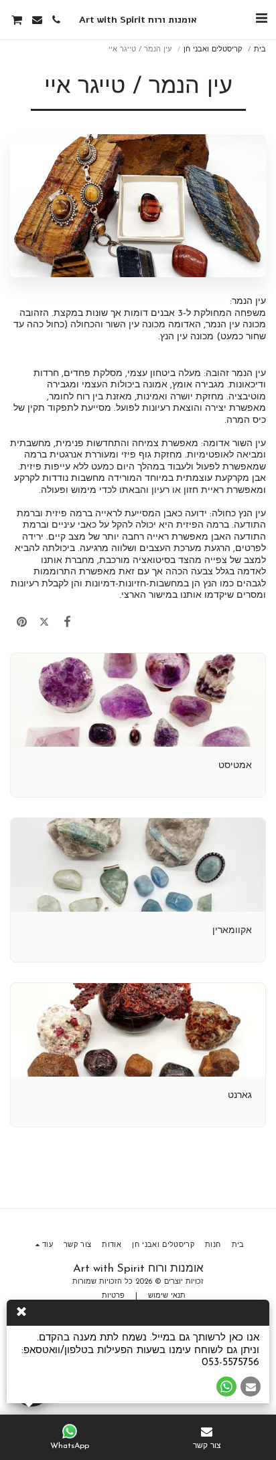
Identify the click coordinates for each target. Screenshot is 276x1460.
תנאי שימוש (167, 1296)
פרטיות (113, 1296)
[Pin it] (21, 622)
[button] (261, 19)
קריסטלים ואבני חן (213, 49)
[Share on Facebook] (67, 622)
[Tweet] (44, 622)
